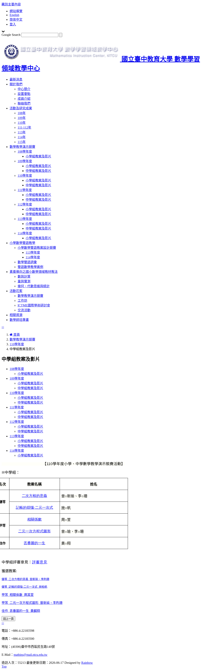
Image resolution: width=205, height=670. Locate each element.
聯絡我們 (24, 103)
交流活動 (24, 310)
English (14, 15)
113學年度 (25, 219)
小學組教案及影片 (38, 156)
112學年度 (25, 204)
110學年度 (25, 175)
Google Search (11, 34)
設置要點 (24, 94)
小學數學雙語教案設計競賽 (37, 247)
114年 (22, 137)
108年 (22, 113)
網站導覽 (16, 11)
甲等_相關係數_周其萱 (18, 594)
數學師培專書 (19, 319)
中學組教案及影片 (38, 170)
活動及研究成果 (21, 108)
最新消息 (16, 79)
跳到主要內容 (11, 4)
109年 (22, 118)
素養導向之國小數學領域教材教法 (34, 271)
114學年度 (25, 233)
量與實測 (24, 281)
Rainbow (87, 662)
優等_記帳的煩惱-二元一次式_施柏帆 (24, 586)
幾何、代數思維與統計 (34, 286)
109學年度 (25, 161)
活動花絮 (16, 291)
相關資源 (16, 315)
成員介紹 (24, 98)
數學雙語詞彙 (27, 262)
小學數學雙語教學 (22, 243)
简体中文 (16, 19)
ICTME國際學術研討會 (34, 305)
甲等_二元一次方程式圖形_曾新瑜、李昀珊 (32, 603)
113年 (22, 132)
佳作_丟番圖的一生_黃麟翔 (21, 611)
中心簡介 (24, 89)
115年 (22, 142)
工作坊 (22, 300)
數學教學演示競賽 (22, 146)
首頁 (16, 334)
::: (3, 326)
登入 (13, 24)
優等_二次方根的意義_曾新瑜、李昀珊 (25, 579)
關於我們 (16, 84)
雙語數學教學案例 (30, 267)
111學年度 (25, 190)
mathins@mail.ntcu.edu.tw (30, 654)
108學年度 (25, 151)
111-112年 (24, 127)
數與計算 (24, 276)
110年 (22, 122)
